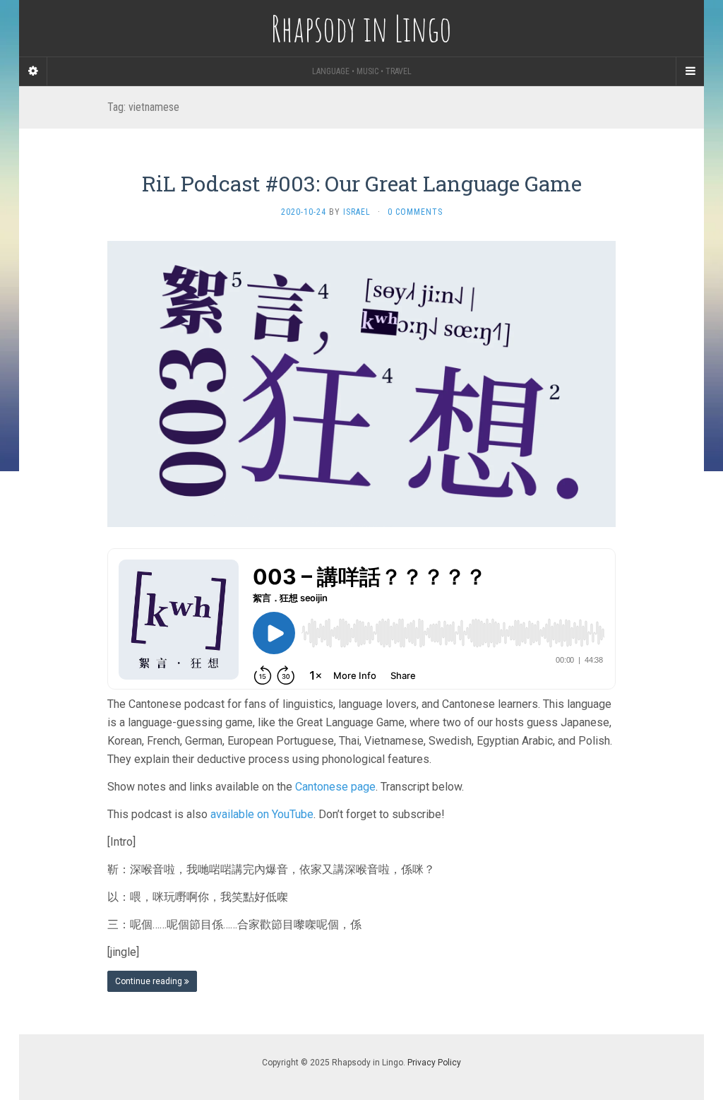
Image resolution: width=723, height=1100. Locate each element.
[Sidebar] (33, 71)
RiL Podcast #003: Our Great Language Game (362, 183)
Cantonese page (335, 786)
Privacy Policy (434, 1063)
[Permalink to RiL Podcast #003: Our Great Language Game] (361, 382)
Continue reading (149, 981)
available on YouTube (261, 814)
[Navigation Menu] (690, 71)
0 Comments (415, 212)
